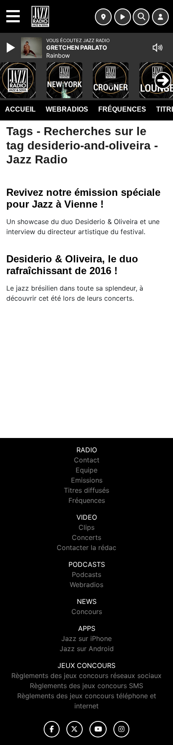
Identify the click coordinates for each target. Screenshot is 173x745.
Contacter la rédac (86, 547)
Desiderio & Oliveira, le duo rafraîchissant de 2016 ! (72, 264)
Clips (86, 527)
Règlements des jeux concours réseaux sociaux (86, 675)
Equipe (86, 470)
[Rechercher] (141, 16)
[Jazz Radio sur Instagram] (121, 729)
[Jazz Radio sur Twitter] (74, 729)
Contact (87, 460)
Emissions (86, 480)
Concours (86, 611)
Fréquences (122, 109)
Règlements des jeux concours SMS (86, 685)
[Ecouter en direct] (122, 16)
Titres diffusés (86, 490)
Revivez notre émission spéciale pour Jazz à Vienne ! (83, 198)
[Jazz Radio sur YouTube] (98, 729)
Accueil (20, 109)
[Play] (12, 48)
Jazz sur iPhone (86, 638)
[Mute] (157, 47)
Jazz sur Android (87, 648)
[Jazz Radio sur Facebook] (52, 729)
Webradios (67, 109)
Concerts (86, 537)
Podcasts (86, 574)
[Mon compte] (160, 16)
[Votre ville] (103, 16)
